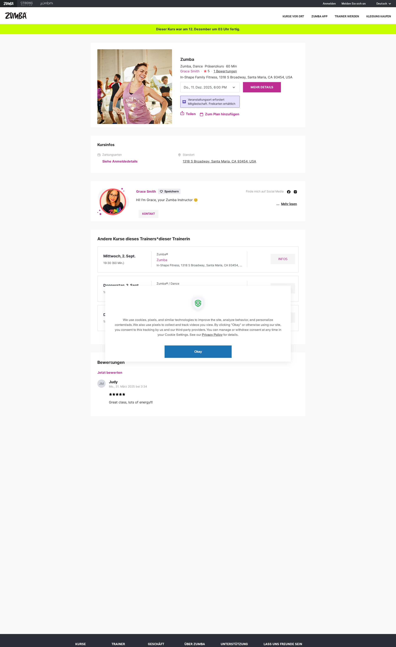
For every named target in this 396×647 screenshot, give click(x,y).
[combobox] (210, 87)
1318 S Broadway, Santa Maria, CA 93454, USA (219, 161)
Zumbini (46, 3)
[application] (198, 324)
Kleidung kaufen (378, 16)
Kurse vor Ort (293, 16)
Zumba (8, 3)
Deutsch (382, 3)
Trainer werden (347, 16)
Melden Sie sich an (354, 3)
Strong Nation (26, 3)
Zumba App (319, 16)
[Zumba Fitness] (16, 15)
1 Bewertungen (225, 71)
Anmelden (329, 3)
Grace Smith (189, 71)
